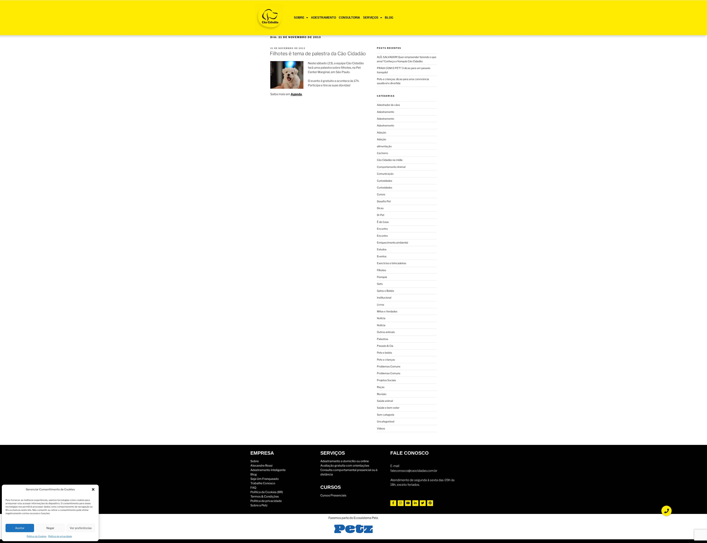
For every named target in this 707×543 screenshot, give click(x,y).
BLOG (389, 17)
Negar (50, 528)
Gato (380, 283)
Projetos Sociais (386, 380)
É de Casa (383, 221)
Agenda (296, 94)
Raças (380, 387)
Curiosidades (384, 180)
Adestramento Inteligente (268, 470)
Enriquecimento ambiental (392, 242)
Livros (380, 304)
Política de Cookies (36, 536)
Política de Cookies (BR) (266, 492)
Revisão (381, 394)
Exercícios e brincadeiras (391, 263)
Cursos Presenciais (333, 495)
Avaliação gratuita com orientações (344, 465)
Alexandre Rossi (261, 465)
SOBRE (299, 17)
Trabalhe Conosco (262, 483)
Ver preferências (81, 528)
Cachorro (382, 153)
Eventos (381, 256)
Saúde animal (385, 400)
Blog (253, 474)
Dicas (380, 208)
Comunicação (385, 173)
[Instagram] (401, 503)
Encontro (382, 228)
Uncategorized (385, 421)
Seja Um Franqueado (264, 479)
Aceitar (19, 528)
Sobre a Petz (259, 505)
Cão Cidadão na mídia (389, 159)
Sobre (254, 461)
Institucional (384, 297)
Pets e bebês (384, 352)
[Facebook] (393, 503)
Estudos (381, 249)
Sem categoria (385, 414)
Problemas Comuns (388, 366)
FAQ (253, 487)
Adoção (381, 132)
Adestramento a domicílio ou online (344, 461)
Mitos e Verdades (387, 311)
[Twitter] (423, 503)
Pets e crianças (386, 359)
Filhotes (381, 270)
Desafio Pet (384, 201)
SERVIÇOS (370, 17)
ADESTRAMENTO (323, 17)
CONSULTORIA (349, 17)
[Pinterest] (430, 503)
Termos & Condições (264, 496)
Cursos (381, 194)
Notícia (381, 318)
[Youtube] (408, 503)
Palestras (382, 339)
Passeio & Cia (385, 345)
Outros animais (386, 332)
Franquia (382, 276)
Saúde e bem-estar (388, 407)
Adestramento (385, 111)
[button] (93, 489)
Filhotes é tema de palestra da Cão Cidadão (318, 53)
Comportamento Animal (391, 166)
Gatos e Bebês (385, 290)
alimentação (384, 146)
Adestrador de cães (388, 104)
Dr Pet (380, 214)
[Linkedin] (415, 503)
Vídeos (381, 428)
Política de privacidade (60, 536)
